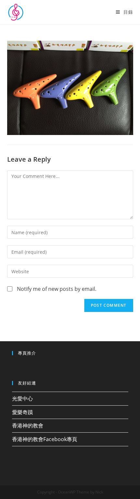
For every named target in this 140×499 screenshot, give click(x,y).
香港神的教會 (27, 425)
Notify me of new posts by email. (56, 288)
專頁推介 (27, 353)
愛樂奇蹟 (22, 412)
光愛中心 (22, 398)
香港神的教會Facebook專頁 (44, 439)
